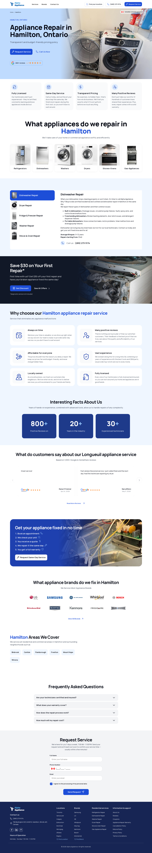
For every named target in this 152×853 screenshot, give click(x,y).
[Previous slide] (12, 480)
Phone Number (55, 765)
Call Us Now (44, 51)
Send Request (74, 792)
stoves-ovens (109, 168)
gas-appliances (131, 168)
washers (65, 168)
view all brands (74, 619)
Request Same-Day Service (33, 557)
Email (51, 774)
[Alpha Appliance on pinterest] (21, 830)
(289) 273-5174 (78, 243)
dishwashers (42, 168)
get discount (22, 288)
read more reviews (74, 503)
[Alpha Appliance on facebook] (11, 830)
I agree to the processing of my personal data (70, 784)
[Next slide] (139, 480)
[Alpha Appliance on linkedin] (16, 830)
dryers (87, 168)
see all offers (40, 288)
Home (11, 12)
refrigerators (20, 168)
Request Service (135, 4)
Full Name (53, 755)
